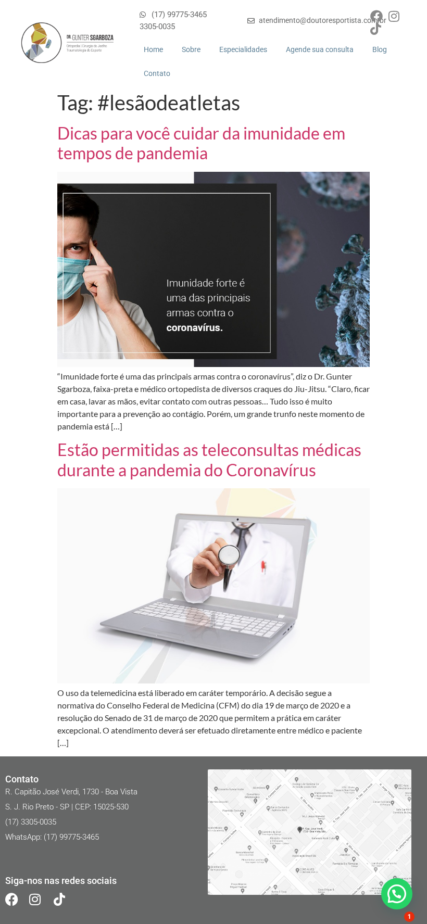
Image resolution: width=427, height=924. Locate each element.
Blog (379, 49)
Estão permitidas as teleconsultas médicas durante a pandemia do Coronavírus (209, 459)
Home (153, 49)
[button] (396, 893)
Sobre (191, 49)
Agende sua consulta (320, 49)
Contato (157, 73)
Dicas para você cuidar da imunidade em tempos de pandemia (201, 143)
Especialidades (243, 49)
